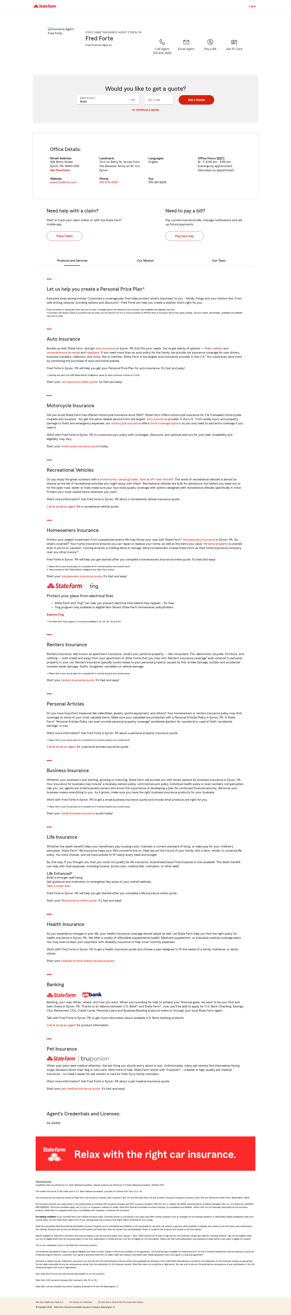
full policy (83, 1207)
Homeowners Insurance (199, 539)
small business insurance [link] (78, 813)
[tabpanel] (145, 166)
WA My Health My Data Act (49, 1302)
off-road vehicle (161, 479)
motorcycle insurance (126, 423)
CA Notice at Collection (80, 1302)
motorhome (108, 479)
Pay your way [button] (184, 236)
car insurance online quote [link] (79, 382)
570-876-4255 (108, 182)
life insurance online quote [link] (79, 900)
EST (220, 158)
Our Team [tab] (219, 260)
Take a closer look (58, 886)
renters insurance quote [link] (77, 680)
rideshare (93, 352)
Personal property (216, 543)
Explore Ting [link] (55, 614)
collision (217, 348)
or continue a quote (145, 109)
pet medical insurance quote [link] (80, 1088)
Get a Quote (196, 99)
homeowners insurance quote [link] (81, 576)
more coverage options (165, 423)
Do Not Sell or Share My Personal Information (120, 1302)
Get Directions (60, 170)
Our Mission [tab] (145, 260)
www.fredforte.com (63, 182)
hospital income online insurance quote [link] (87, 960)
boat (143, 479)
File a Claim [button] (64, 236)
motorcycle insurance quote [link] (80, 446)
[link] (186, 51)
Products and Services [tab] (72, 260)
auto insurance (106, 348)
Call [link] (49, 506)
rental (76, 352)
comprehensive (57, 352)
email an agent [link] (66, 506)
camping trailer (128, 479)
